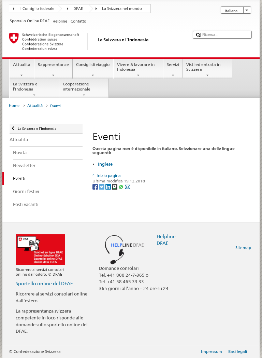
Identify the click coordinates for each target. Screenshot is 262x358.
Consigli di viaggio (93, 64)
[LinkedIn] (108, 186)
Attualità (21, 64)
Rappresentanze (53, 64)
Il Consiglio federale (36, 8)
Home (14, 106)
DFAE (78, 8)
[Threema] (115, 186)
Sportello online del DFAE (44, 283)
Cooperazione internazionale (76, 86)
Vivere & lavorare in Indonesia (136, 67)
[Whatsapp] (121, 186)
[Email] (127, 186)
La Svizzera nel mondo (122, 8)
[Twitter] (102, 186)
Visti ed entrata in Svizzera (203, 67)
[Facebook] (95, 186)
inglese (105, 164)
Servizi (173, 64)
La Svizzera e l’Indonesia (25, 86)
